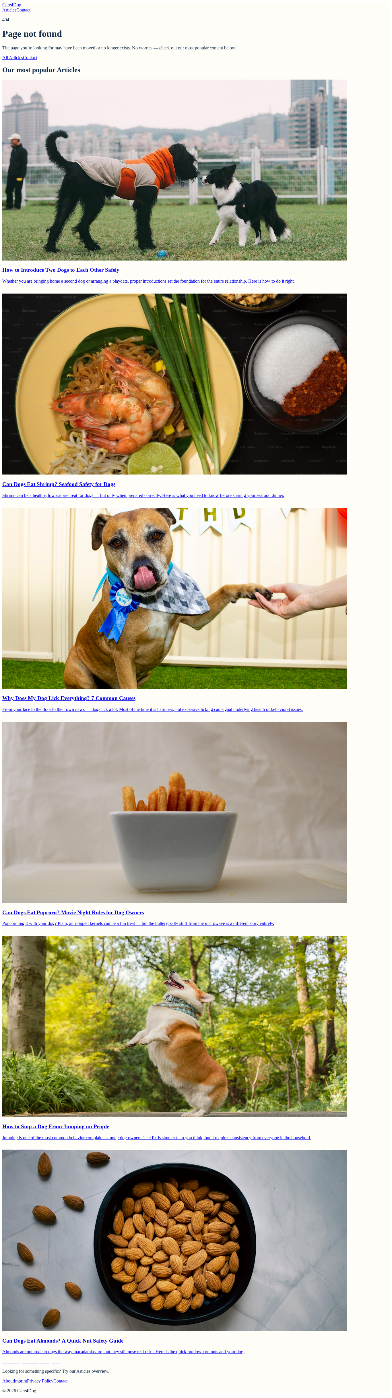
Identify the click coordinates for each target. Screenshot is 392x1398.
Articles (9, 9)
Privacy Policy (40, 1380)
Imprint (20, 1380)
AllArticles (12, 57)
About (8, 1380)
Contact (23, 9)
